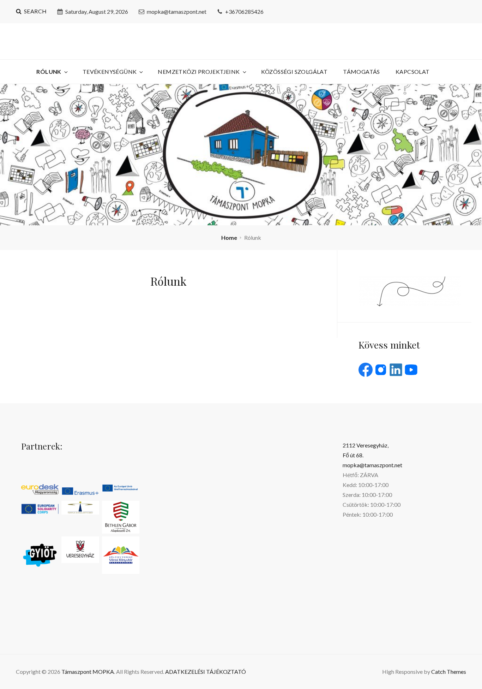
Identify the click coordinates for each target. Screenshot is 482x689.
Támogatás (361, 71)
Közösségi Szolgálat (294, 71)
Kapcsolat (413, 71)
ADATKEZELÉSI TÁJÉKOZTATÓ (205, 671)
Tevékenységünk (110, 71)
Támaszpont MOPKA (87, 671)
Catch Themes (448, 671)
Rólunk (48, 71)
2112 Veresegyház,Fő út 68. (365, 450)
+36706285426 (244, 11)
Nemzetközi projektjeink (199, 71)
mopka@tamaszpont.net (176, 11)
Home (229, 237)
